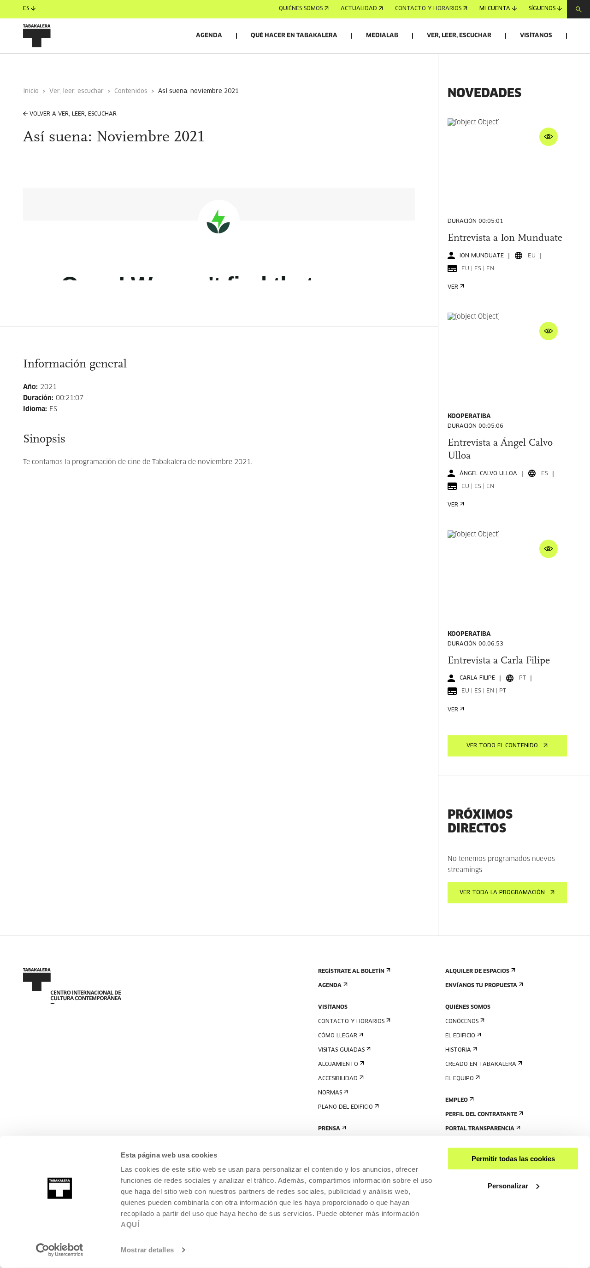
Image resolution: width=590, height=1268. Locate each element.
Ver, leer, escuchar (459, 36)
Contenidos (131, 91)
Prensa (329, 1129)
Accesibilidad (338, 1079)
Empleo (456, 1100)
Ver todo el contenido (502, 746)
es (26, 9)
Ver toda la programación (502, 893)
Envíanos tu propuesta (481, 986)
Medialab (382, 36)
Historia (458, 1050)
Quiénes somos (301, 9)
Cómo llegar (337, 1036)
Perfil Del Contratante (481, 1114)
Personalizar (508, 1185)
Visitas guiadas (341, 1050)
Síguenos (542, 9)
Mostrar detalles (147, 1250)
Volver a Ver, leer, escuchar (73, 114)
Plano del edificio (345, 1107)
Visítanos (536, 36)
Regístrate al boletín (351, 971)
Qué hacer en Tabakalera (294, 36)
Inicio (31, 91)
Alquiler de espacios (477, 971)
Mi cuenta (494, 9)
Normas (330, 1093)
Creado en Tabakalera (480, 1064)
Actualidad (359, 9)
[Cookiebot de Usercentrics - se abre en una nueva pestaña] (59, 1250)
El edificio (460, 1036)
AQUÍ (130, 1224)
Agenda (209, 36)
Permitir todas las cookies (513, 1159)
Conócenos (461, 1021)
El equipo (459, 1079)
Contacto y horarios (428, 9)
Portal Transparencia (479, 1129)
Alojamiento (338, 1064)
